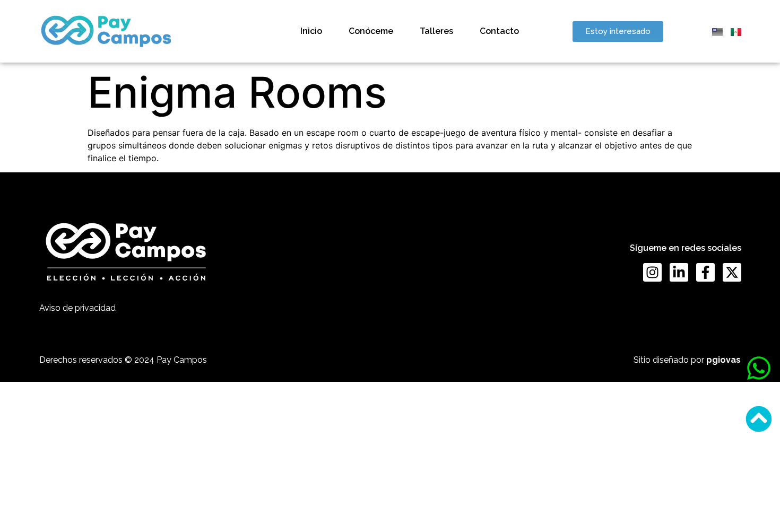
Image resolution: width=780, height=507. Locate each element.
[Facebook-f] (705, 272)
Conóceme (371, 31)
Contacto (499, 31)
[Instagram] (652, 272)
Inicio (311, 31)
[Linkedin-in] (679, 272)
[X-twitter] (732, 272)
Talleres (436, 31)
